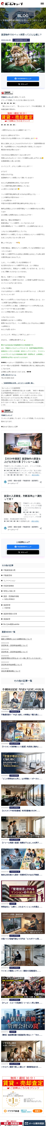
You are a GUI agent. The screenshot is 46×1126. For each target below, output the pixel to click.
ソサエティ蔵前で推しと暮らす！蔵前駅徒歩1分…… (21, 1067)
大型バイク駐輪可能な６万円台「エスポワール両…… (21, 939)
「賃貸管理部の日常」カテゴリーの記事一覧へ (18, 383)
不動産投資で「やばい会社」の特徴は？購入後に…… (21, 715)
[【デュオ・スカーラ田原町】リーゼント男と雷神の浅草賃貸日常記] (23, 987)
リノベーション (9, 581)
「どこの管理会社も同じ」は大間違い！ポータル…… (21, 779)
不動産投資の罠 (9, 570)
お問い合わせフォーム (8, 375)
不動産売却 (7, 575)
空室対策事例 (8, 586)
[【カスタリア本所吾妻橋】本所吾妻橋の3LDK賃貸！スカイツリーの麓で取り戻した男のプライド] (23, 795)
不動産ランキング (7, 97)
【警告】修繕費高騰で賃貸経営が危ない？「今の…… (21, 1035)
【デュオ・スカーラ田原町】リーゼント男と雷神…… (21, 1003)
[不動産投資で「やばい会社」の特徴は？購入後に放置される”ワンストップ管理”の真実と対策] (23, 699)
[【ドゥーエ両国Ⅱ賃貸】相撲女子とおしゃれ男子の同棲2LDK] (23, 827)
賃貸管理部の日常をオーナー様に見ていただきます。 (21, 658)
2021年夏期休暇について (10, 671)
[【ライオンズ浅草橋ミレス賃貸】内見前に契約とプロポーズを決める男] (23, 731)
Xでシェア (24, 84)
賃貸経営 (6, 619)
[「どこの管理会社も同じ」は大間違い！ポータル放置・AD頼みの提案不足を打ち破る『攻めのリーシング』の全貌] (23, 763)
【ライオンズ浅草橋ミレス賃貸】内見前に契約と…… (21, 747)
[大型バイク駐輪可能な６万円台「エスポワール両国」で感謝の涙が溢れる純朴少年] (23, 923)
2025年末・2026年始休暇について (14, 645)
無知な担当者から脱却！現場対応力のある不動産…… (21, 875)
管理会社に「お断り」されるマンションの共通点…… (21, 907)
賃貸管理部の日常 (10, 614)
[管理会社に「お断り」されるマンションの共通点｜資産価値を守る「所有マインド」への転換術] (23, 891)
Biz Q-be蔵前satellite (11, 624)
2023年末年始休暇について (11, 665)
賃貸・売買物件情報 (11, 596)
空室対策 (7, 608)
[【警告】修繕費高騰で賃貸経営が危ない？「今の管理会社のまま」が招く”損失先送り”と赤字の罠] (23, 1019)
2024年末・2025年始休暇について (14, 652)
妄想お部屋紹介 (9, 599)
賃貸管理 (6, 605)
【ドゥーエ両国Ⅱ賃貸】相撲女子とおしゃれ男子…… (21, 843)
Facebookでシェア (24, 78)
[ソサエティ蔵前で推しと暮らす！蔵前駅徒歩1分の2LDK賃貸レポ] (23, 1051)
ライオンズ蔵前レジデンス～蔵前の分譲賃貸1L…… (21, 971)
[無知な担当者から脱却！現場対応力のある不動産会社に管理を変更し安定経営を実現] (23, 859)
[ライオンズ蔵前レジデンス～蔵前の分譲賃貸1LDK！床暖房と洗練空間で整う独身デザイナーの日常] (23, 955)
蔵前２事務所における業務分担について (16, 639)
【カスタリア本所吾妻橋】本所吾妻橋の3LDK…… (20, 811)
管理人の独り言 (9, 591)
